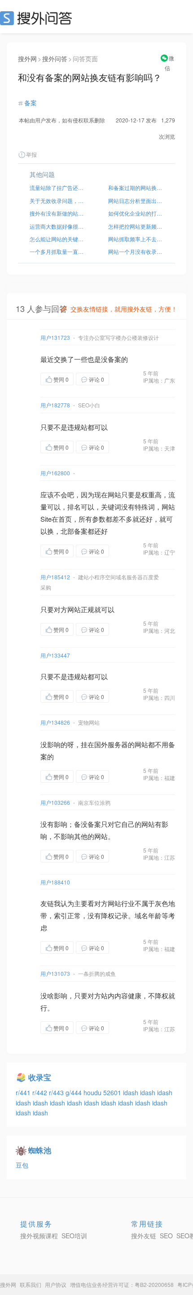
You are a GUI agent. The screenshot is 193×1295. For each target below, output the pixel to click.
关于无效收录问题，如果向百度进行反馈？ (57, 200)
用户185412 (55, 577)
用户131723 (55, 337)
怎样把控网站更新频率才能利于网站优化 (135, 226)
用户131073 (55, 973)
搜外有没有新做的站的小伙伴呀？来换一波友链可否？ (57, 213)
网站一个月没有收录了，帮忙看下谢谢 (135, 251)
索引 (60, 915)
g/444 (74, 1092)
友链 (47, 903)
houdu (93, 1092)
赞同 (61, 379)
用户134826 (55, 722)
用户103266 (55, 802)
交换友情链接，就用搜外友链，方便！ (123, 308)
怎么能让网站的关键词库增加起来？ (57, 239)
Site (46, 518)
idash (131, 1092)
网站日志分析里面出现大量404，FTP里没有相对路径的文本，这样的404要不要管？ (135, 200)
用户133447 (55, 655)
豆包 (22, 1164)
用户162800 (55, 473)
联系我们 (30, 1284)
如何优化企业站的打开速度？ (135, 213)
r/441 (24, 1092)
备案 (30, 102)
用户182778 (55, 405)
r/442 (40, 1092)
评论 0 (96, 379)
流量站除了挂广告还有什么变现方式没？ (57, 187)
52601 (113, 1092)
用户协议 (55, 1284)
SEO (38, 18)
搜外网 (27, 58)
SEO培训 (74, 1235)
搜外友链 (143, 1235)
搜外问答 (54, 58)
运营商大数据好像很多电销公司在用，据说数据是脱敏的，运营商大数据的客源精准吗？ (57, 226)
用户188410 (55, 882)
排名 (74, 506)
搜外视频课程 (39, 1235)
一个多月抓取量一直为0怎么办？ (57, 251)
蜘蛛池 (39, 1150)
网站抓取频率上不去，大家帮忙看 (135, 239)
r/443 (57, 1092)
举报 (31, 154)
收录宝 (39, 1077)
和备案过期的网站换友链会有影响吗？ (135, 187)
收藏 (127, 380)
